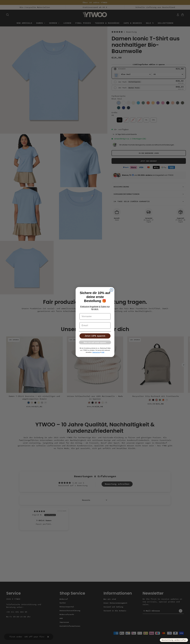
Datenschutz (96, 352)
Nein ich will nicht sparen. (95, 342)
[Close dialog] (111, 289)
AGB (102, 352)
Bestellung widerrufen (174, 640)
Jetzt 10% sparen (95, 336)
